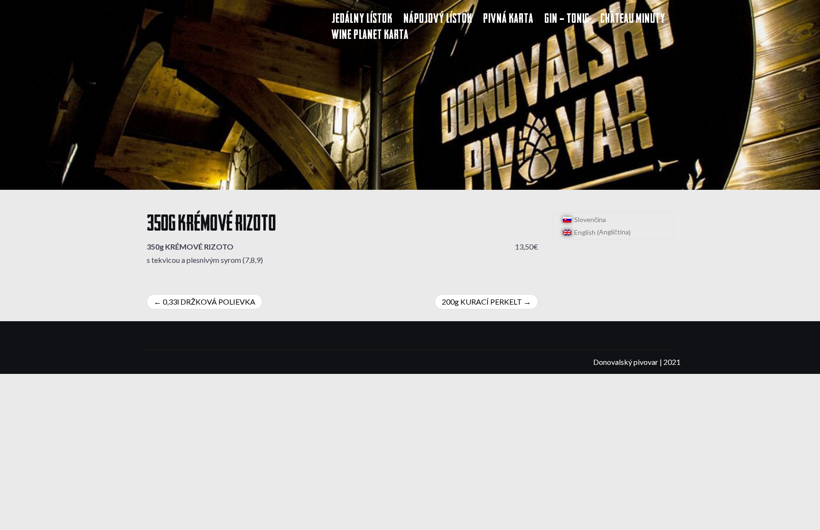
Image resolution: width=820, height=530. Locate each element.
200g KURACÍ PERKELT (482, 301)
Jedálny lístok (362, 19)
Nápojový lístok (437, 19)
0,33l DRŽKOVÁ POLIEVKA (209, 301)
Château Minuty (632, 19)
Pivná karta (508, 19)
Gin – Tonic (566, 19)
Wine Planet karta (370, 35)
